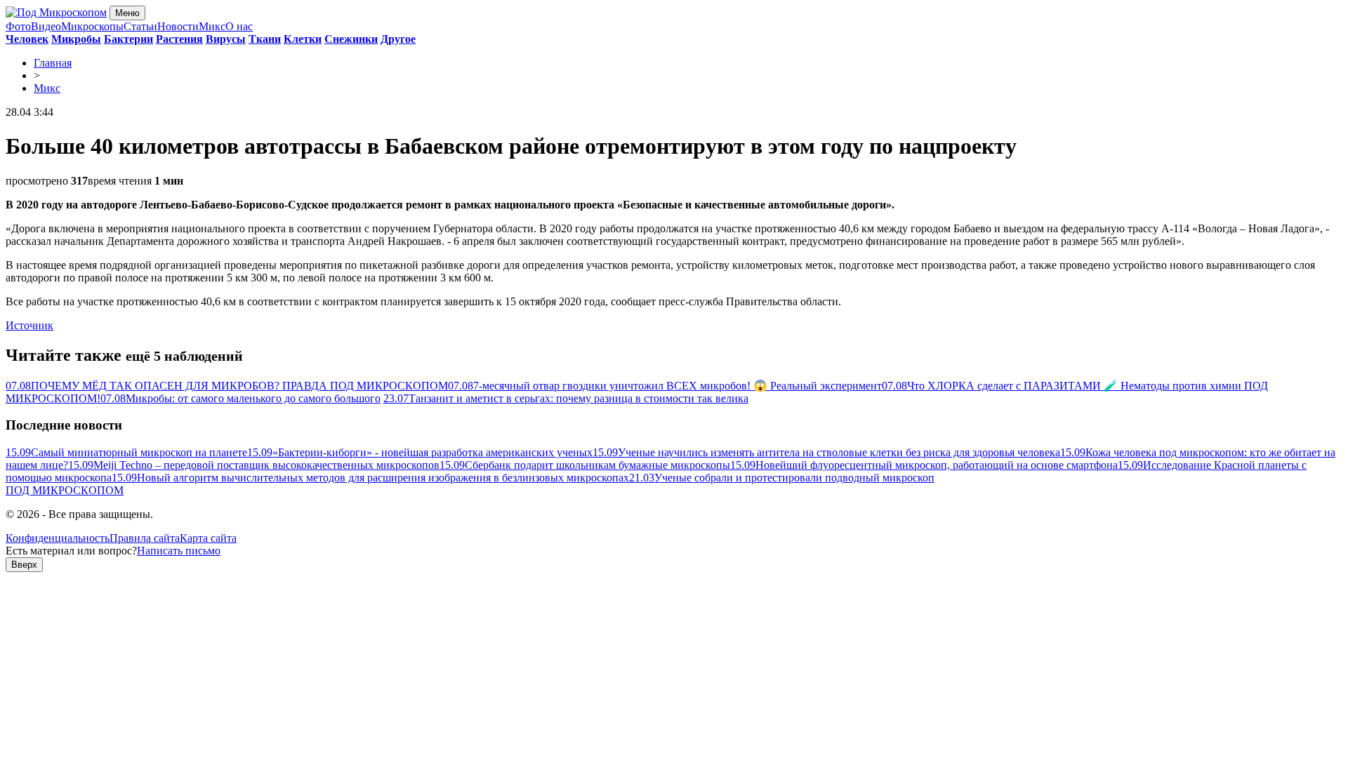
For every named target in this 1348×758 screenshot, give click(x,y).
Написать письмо (178, 551)
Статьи (140, 26)
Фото (18, 26)
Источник (29, 325)
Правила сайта (145, 538)
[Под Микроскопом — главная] (56, 12)
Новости (178, 26)
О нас (239, 26)
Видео (46, 26)
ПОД (65, 490)
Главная (53, 63)
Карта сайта (208, 538)
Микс (212, 26)
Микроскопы (92, 26)
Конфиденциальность (58, 538)
